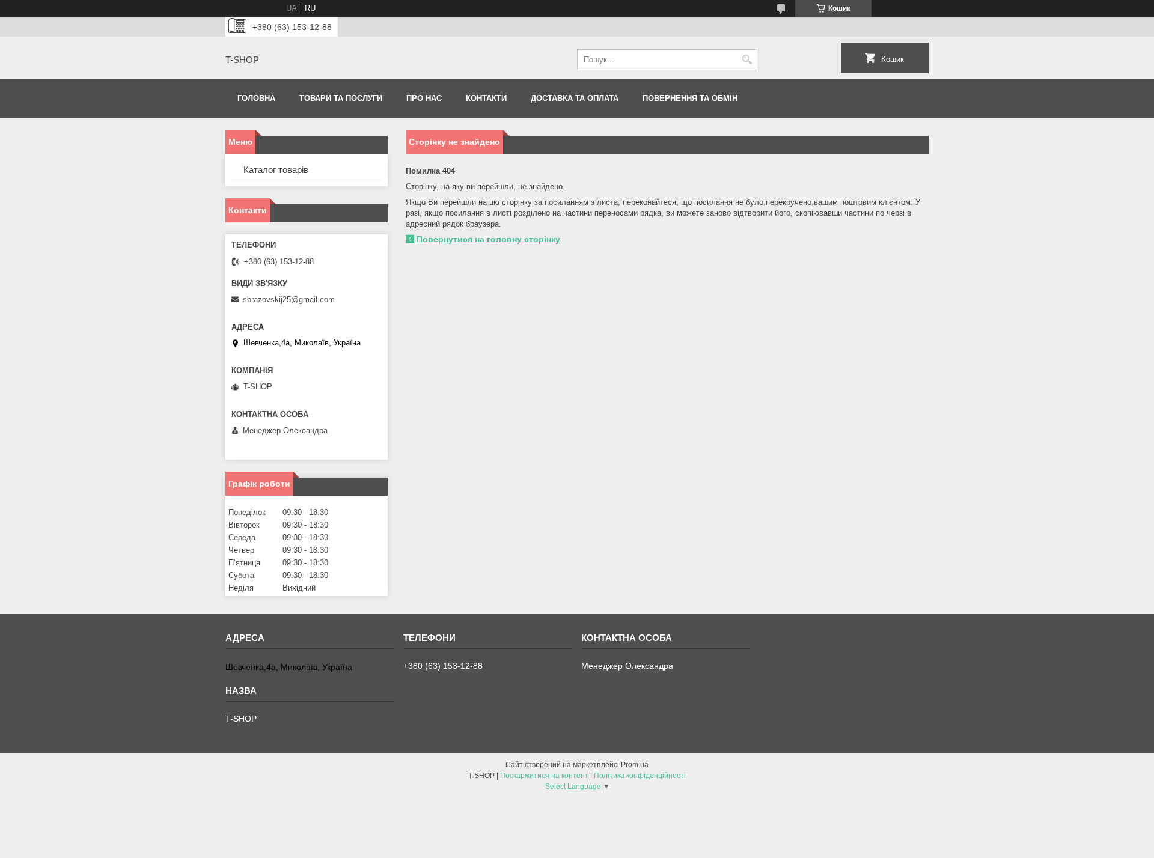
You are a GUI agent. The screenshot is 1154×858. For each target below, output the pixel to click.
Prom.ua (635, 765)
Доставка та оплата (574, 98)
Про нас (424, 98)
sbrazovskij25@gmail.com (289, 299)
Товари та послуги (340, 98)
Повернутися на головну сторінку (488, 239)
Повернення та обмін (690, 98)
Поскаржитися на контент (544, 775)
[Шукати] (746, 59)
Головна (256, 98)
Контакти (486, 98)
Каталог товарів (275, 170)
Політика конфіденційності (640, 775)
